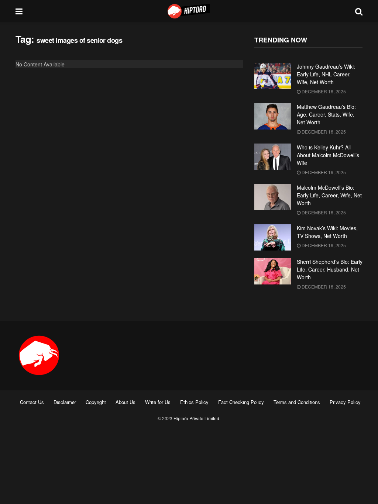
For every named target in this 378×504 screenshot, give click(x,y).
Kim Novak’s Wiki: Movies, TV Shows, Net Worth (327, 231)
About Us (125, 401)
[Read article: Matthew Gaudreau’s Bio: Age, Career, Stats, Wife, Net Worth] (272, 116)
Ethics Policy (194, 401)
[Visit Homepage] (189, 11)
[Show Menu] (19, 11)
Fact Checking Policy (241, 401)
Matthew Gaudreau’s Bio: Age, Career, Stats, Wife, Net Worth (326, 114)
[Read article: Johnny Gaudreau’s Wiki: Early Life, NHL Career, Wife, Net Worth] (272, 76)
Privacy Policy (345, 401)
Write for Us (158, 401)
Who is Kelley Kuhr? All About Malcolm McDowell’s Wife (328, 155)
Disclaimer (65, 401)
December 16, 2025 (323, 91)
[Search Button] (358, 11)
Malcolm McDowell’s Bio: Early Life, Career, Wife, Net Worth (329, 195)
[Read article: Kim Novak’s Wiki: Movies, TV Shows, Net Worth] (272, 237)
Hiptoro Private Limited (196, 418)
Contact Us (32, 401)
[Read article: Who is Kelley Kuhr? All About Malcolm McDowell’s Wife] (272, 157)
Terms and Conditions (297, 401)
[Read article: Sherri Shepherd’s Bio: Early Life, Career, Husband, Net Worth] (272, 271)
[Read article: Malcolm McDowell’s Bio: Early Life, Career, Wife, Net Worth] (272, 197)
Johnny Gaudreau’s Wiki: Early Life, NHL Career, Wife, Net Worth (326, 74)
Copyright (96, 401)
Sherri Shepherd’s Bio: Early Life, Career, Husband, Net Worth (329, 269)
